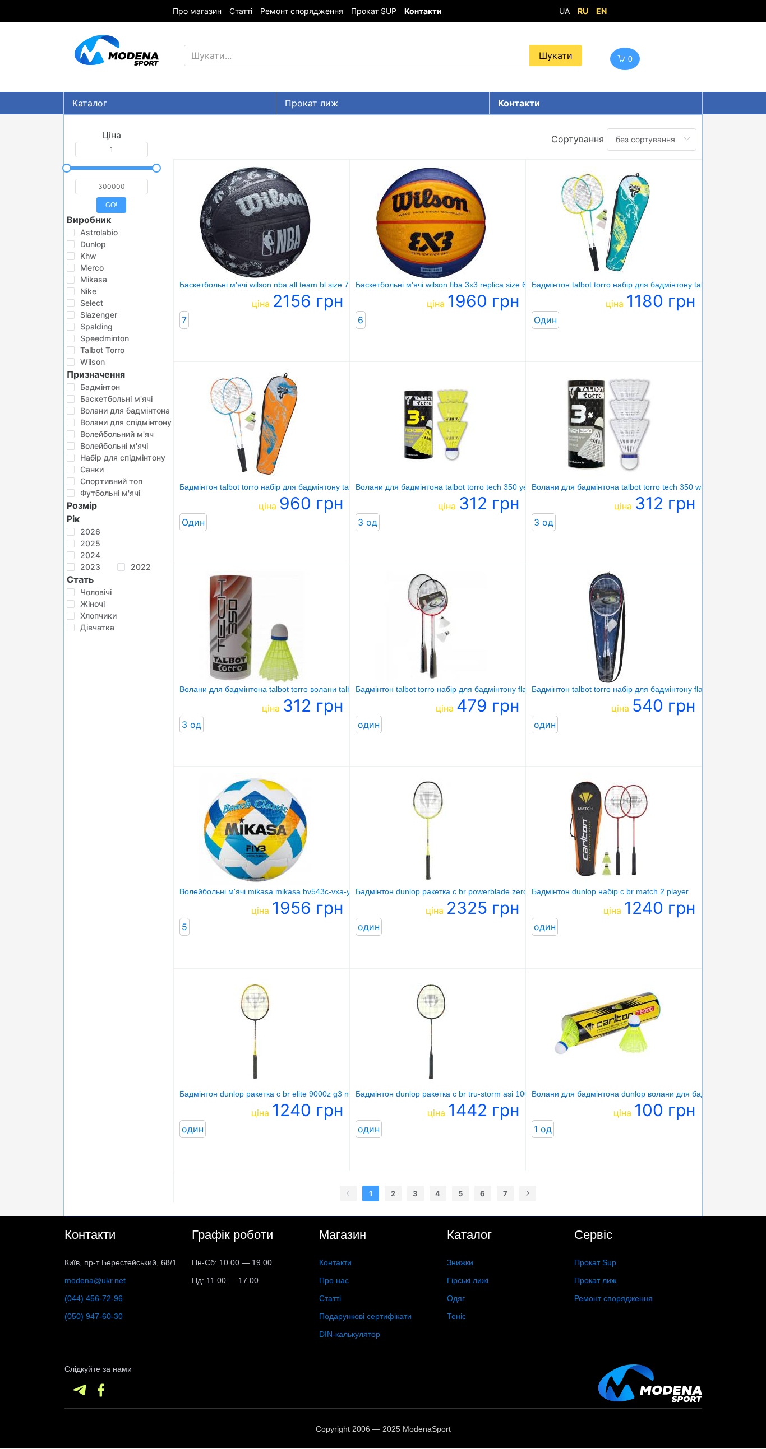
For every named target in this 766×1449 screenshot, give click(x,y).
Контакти (335, 1262)
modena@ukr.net (95, 1280)
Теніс (456, 1316)
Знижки (460, 1262)
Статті (240, 11)
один (369, 724)
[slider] (111, 168)
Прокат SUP (373, 11)
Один (545, 320)
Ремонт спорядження (301, 11)
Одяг (456, 1298)
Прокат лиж (311, 103)
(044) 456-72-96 (93, 1298)
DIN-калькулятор (349, 1334)
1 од (543, 1129)
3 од (367, 522)
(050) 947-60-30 (93, 1316)
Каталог (89, 103)
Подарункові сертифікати (365, 1316)
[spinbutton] (111, 149)
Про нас (334, 1280)
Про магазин (197, 11)
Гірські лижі (467, 1280)
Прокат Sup (595, 1262)
